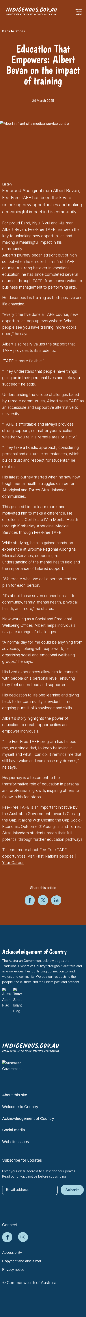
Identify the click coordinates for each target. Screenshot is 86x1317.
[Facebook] (30, 904)
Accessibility (12, 1252)
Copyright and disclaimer (21, 1261)
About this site (14, 1095)
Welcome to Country (20, 1107)
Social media (13, 1130)
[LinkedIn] (56, 904)
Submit (72, 1190)
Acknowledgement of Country (28, 1118)
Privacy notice (13, 1269)
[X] (43, 904)
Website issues (15, 1142)
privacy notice (27, 1176)
